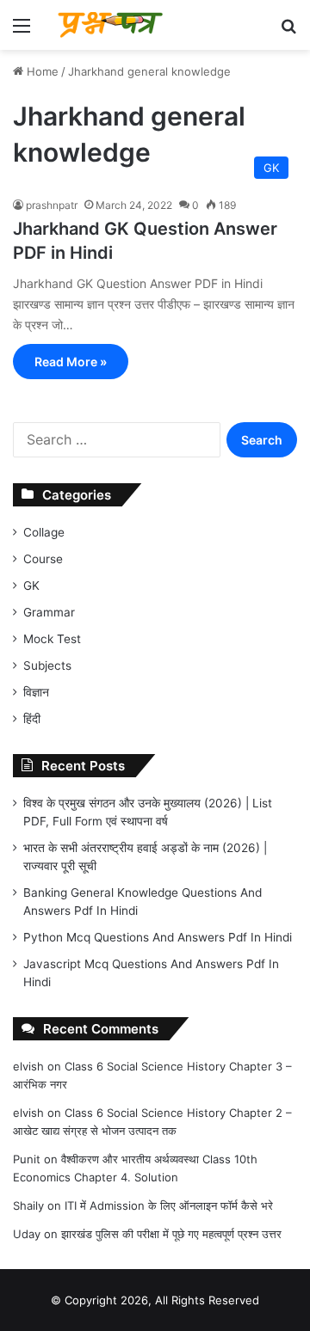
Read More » (70, 361)
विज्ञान (36, 692)
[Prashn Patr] (112, 25)
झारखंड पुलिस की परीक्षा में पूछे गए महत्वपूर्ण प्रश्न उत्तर (171, 1234)
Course (43, 559)
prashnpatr (52, 205)
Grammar (49, 612)
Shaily (28, 1205)
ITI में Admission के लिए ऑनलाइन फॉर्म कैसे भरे (169, 1205)
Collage (44, 532)
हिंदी (31, 719)
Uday (26, 1234)
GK (31, 585)
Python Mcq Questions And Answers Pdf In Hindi (157, 937)
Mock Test (52, 639)
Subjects (47, 665)
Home (41, 71)
